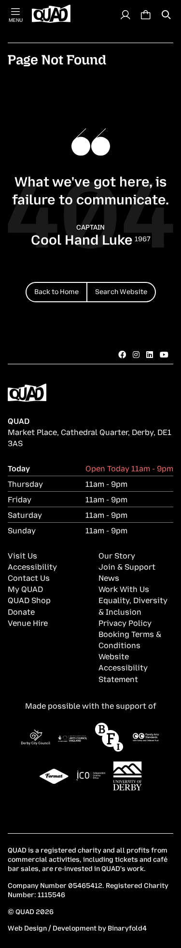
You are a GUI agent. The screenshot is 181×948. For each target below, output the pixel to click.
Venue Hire (28, 622)
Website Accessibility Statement (123, 667)
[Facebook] (122, 354)
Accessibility (32, 566)
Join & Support (126, 566)
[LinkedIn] (149, 354)
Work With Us (123, 588)
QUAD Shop (29, 599)
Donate (21, 611)
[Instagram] (136, 354)
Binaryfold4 (127, 927)
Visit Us (22, 555)
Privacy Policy (125, 622)
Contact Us (29, 577)
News (108, 577)
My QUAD (25, 588)
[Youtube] (164, 354)
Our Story (116, 555)
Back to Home (56, 290)
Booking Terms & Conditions (129, 639)
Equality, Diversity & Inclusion (132, 605)
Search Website (121, 290)
